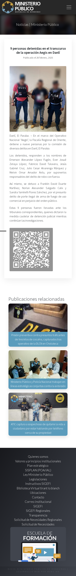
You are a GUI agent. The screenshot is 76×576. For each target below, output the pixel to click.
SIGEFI (38, 506)
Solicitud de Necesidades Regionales (38, 520)
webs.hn (53, 572)
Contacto (38, 497)
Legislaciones (38, 479)
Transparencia (38, 515)
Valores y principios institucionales (38, 461)
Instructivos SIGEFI (38, 483)
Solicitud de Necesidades (38, 524)
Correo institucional (38, 502)
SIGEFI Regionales (38, 511)
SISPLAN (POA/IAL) (38, 470)
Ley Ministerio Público (38, 474)
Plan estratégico (38, 465)
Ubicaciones (38, 492)
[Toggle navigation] (69, 7)
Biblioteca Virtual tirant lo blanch (38, 488)
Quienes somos (38, 456)
